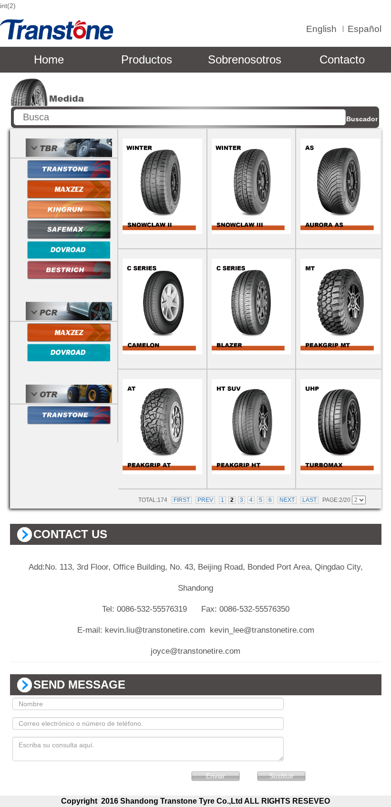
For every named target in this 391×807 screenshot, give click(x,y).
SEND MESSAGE (79, 684)
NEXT (287, 500)
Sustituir (281, 776)
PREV (205, 500)
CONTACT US (70, 534)
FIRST (182, 500)
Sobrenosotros (244, 59)
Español (364, 29)
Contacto (342, 59)
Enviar (215, 776)
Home (49, 59)
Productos (146, 59)
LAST (309, 500)
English (321, 29)
